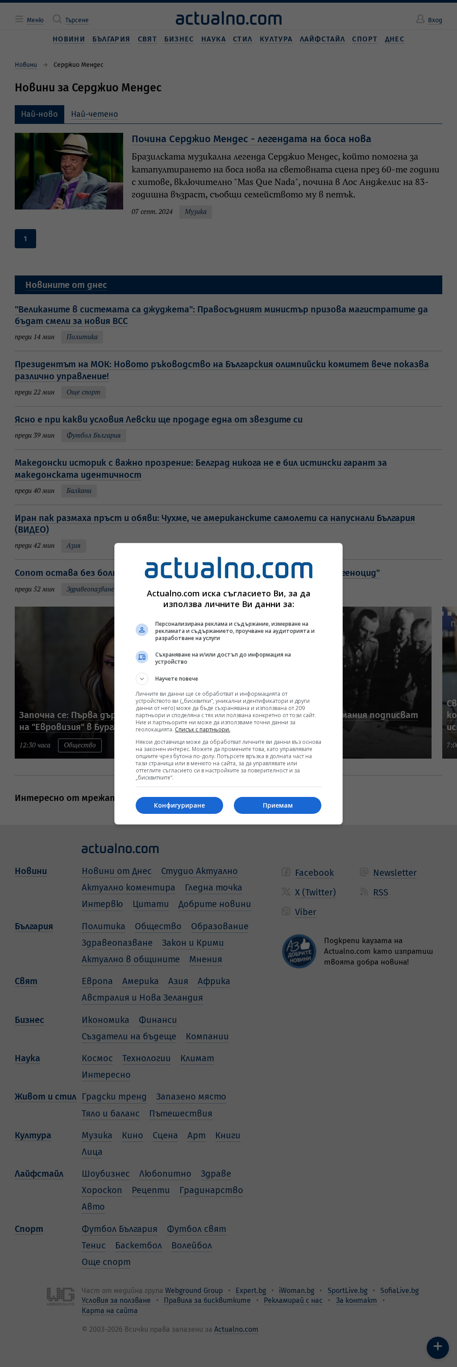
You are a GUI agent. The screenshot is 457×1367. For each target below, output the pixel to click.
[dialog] (228, 684)
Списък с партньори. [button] (202, 729)
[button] (228, 679)
